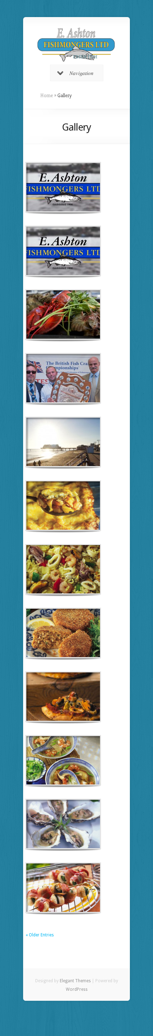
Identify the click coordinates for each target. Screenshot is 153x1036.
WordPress (77, 989)
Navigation (81, 72)
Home (46, 95)
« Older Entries (40, 934)
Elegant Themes (75, 980)
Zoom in (47, 187)
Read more (82, 187)
